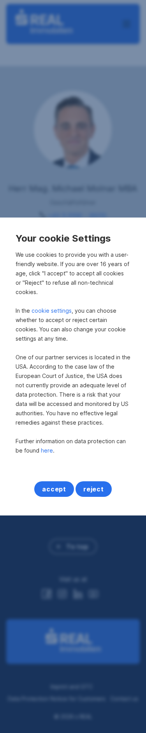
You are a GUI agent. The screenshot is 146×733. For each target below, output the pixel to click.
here (47, 450)
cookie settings (52, 310)
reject (93, 489)
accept (54, 489)
